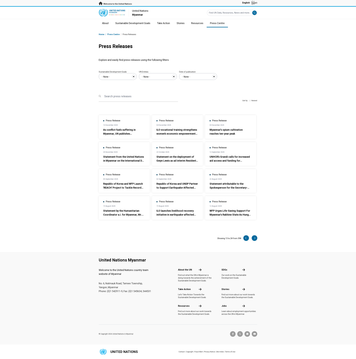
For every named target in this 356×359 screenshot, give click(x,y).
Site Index (220, 352)
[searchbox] (118, 76)
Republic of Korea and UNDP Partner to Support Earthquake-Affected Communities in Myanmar (177, 187)
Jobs (224, 306)
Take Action (184, 289)
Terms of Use (230, 352)
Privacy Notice (209, 352)
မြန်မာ (254, 2)
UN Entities (143, 72)
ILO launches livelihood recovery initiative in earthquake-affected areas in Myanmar (175, 214)
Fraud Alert (198, 352)
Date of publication (187, 72)
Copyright (189, 352)
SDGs (224, 269)
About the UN (185, 269)
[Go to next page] (254, 238)
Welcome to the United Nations (117, 4)
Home (101, 34)
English (246, 2)
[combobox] (118, 76)
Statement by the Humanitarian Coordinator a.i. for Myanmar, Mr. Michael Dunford (122, 214)
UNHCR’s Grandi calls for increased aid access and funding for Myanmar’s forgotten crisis (230, 160)
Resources (184, 306)
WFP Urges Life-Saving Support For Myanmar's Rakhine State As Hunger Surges (230, 214)
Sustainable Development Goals (113, 72)
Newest (254, 101)
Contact (182, 352)
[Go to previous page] (246, 238)
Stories (225, 289)
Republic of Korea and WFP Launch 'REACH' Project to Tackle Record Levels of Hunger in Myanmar (123, 187)
